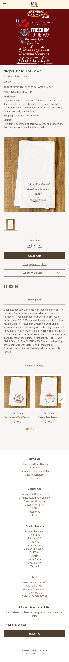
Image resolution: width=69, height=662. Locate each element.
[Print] (16, 286)
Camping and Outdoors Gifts (35, 494)
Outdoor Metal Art (34, 504)
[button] (37, 13)
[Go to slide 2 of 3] (32, 429)
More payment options (35, 264)
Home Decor (34, 559)
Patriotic (34, 541)
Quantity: (34, 240)
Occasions (34, 511)
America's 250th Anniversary (34, 497)
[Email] (11, 286)
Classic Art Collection (34, 501)
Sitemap (34, 478)
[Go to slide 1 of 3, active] (27, 429)
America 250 (34, 538)
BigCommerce (40, 650)
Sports (34, 556)
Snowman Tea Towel (17, 417)
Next (61, 398)
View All (34, 566)
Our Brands (35, 467)
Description (34, 299)
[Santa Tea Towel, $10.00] (48, 391)
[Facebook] (5, 286)
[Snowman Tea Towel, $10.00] (17, 391)
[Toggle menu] (4, 4)
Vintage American (34, 531)
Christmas (34, 534)
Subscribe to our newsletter (34, 471)
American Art (34, 545)
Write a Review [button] (45, 87)
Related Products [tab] (34, 365)
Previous (4, 398)
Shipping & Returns (34, 474)
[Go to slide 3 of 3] (38, 429)
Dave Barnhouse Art (34, 548)
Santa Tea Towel (48, 417)
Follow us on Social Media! (34, 464)
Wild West (34, 552)
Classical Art (34, 563)
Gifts (34, 508)
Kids (34, 515)
